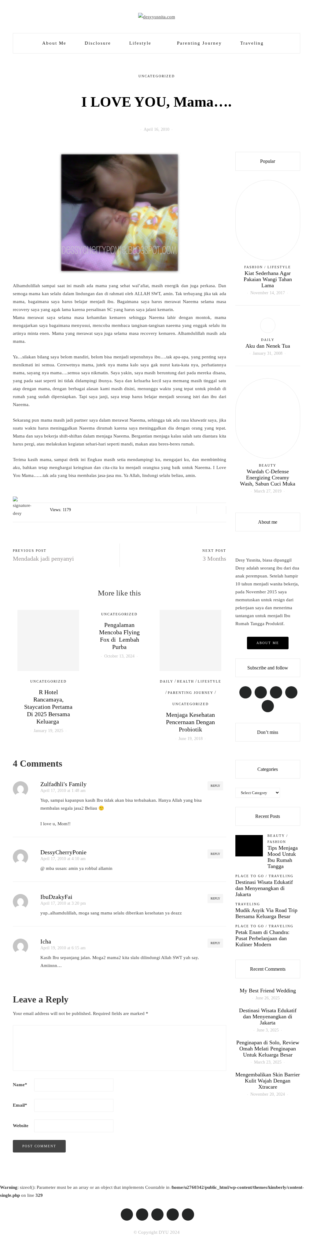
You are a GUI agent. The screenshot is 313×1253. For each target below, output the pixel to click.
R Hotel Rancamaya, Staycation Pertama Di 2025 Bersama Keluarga (48, 707)
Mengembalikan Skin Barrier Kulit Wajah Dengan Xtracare (267, 1081)
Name (20, 1084)
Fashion (253, 267)
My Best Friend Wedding (268, 990)
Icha (45, 941)
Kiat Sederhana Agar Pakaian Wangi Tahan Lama (268, 279)
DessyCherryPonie (63, 852)
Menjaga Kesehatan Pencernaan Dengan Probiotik (190, 722)
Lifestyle (140, 43)
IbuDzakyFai (56, 896)
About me (267, 643)
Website (20, 1125)
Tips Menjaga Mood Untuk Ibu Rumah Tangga (282, 857)
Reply (215, 785)
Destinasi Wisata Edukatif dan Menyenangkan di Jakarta (264, 888)
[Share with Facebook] (204, 510)
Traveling (252, 43)
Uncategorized (156, 76)
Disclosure (98, 43)
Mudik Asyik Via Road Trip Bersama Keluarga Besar (266, 913)
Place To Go (249, 876)
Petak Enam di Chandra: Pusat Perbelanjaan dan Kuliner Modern (262, 938)
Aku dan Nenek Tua (267, 346)
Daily (166, 681)
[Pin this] (219, 510)
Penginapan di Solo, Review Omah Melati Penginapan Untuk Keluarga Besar (267, 1048)
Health (185, 681)
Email (20, 1105)
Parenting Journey (199, 43)
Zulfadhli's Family (63, 784)
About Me (54, 43)
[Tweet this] (211, 510)
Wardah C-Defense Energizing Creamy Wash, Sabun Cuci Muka (267, 477)
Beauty (267, 465)
